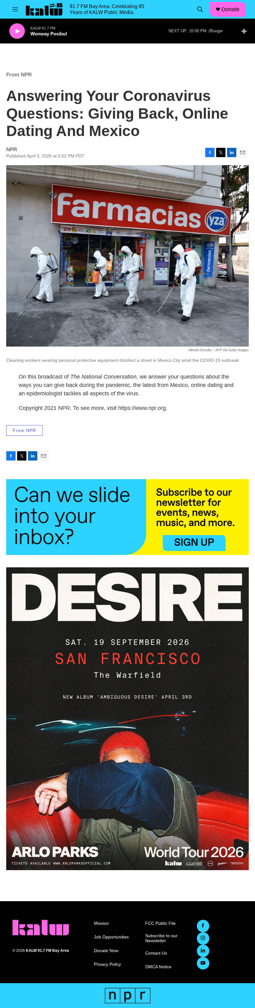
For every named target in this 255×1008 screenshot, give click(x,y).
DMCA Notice (158, 967)
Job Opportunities (111, 937)
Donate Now (106, 950)
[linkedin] (203, 951)
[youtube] (203, 963)
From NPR (19, 75)
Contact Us (156, 953)
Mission (101, 923)
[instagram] (203, 938)
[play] (17, 31)
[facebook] (203, 926)
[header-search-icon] (200, 9)
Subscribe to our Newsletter (161, 938)
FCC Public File (160, 923)
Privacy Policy (107, 964)
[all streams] (246, 31)
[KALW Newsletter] (127, 517)
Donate (230, 9)
